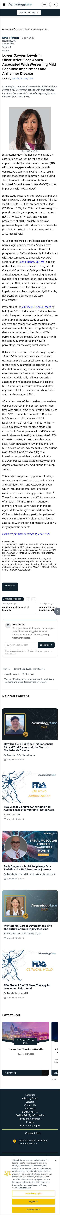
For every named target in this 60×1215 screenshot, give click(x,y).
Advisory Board (30, 1098)
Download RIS (10, 587)
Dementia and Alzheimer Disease (29, 669)
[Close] (55, 1160)
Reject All (33, 1201)
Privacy (30, 1122)
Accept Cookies (33, 1209)
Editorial (30, 1101)
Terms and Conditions (30, 1118)
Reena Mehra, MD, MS (32, 261)
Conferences (16, 29)
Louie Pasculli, (13, 933)
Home (5, 29)
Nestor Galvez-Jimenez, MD (42, 874)
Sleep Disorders (11, 674)
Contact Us (30, 1105)
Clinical (6, 669)
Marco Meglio (28, 755)
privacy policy (10, 653)
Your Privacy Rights (30, 1125)
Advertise (30, 1108)
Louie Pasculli (13, 814)
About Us (30, 1094)
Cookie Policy (25, 1187)
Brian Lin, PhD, (14, 755)
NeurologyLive (9, 40)
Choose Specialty (27, 12)
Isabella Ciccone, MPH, (17, 874)
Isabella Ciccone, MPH (17, 993)
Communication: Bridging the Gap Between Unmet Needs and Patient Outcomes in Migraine (17, 609)
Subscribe (44, 644)
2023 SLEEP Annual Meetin (37, 307)
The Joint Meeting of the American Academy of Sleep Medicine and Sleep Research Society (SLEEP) (29, 680)
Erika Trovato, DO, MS (31, 933)
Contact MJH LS (30, 1111)
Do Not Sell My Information (30, 1115)
